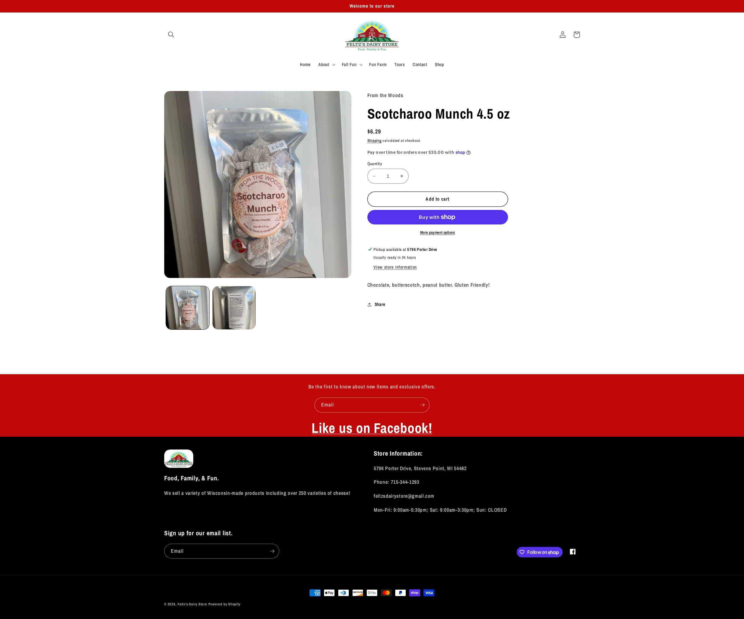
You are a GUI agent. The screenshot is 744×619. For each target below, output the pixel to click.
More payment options (437, 232)
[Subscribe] (422, 405)
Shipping (374, 140)
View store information (395, 267)
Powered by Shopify (224, 604)
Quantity (374, 163)
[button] (171, 35)
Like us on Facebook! (372, 427)
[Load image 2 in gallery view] (234, 307)
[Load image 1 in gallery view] (187, 307)
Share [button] (380, 304)
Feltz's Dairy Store (192, 604)
